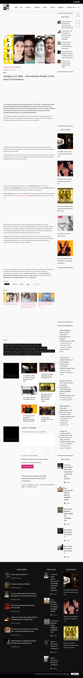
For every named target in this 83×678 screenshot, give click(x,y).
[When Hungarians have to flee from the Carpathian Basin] (47, 297)
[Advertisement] (37, 23)
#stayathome (8, 354)
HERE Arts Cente (28, 188)
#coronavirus (29, 345)
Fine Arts (28, 7)
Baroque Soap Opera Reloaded (20, 584)
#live (31, 351)
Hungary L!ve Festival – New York (18, 195)
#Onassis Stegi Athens (40, 351)
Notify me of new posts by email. (31, 462)
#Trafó (38, 354)
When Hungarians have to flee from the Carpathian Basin (46, 304)
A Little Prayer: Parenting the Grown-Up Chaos (47, 419)
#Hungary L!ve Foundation (38, 348)
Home (16, 7)
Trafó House (44, 186)
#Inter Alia (26, 410)
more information (65, 674)
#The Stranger (27, 392)
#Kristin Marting (23, 351)
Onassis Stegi (7, 190)
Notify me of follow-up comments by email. (35, 459)
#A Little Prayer (45, 411)
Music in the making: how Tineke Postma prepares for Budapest (66, 446)
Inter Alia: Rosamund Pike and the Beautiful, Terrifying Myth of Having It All (64, 261)
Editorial (69, 7)
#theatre (32, 354)
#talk (15, 354)
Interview (60, 7)
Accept (75, 674)
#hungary (26, 348)
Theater (52, 7)
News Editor (7, 70)
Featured (6, 67)
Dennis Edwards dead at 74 (19, 574)
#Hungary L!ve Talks (10, 351)
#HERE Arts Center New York (12, 348)
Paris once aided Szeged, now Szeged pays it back (66, 372)
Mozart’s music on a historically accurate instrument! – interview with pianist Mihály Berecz (66, 347)
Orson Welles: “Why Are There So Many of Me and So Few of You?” (64, 154)
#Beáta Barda (8, 345)
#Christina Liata (19, 345)
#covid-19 (38, 345)
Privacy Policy (33, 455)
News (13, 67)
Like (5, 73)
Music (45, 7)
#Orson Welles (27, 370)
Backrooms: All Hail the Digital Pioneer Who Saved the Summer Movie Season (46, 397)
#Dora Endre (45, 364)
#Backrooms (45, 387)
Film (21, 7)
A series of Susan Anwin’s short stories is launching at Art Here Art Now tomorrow (68, 472)
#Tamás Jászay (23, 354)
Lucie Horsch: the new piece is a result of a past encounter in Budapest (67, 35)
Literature (37, 7)
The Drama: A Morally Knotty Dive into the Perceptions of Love (47, 376)
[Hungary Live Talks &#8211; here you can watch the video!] (11, 297)
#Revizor (51, 351)
